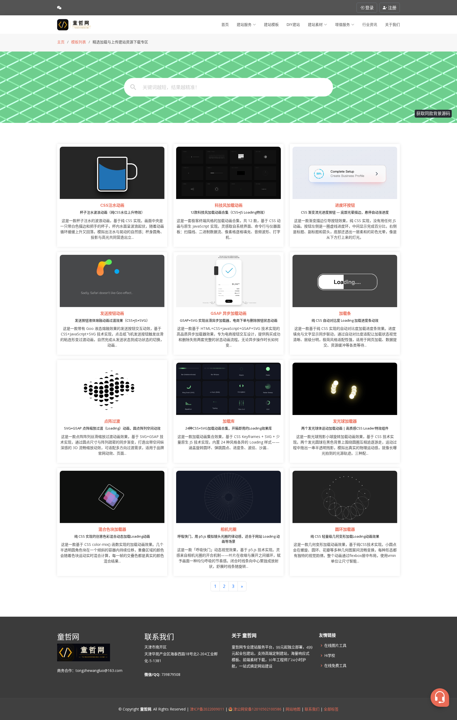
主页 (61, 41)
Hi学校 (329, 655)
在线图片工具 (335, 645)
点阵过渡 (112, 421)
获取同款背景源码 (433, 113)
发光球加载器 (345, 421)
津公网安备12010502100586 (256, 709)
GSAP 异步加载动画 (228, 313)
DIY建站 (293, 24)
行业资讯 (369, 24)
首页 (225, 24)
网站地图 (292, 709)
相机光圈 (228, 529)
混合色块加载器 (112, 529)
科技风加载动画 (229, 205)
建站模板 (271, 24)
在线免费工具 (335, 665)
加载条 (345, 313)
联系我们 (312, 709)
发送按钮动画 (112, 313)
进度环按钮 (345, 205)
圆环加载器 (345, 529)
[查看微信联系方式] (59, 7)
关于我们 (392, 24)
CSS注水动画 (112, 205)
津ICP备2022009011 (207, 709)
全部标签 (331, 709)
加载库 (229, 421)
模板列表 (78, 41)
